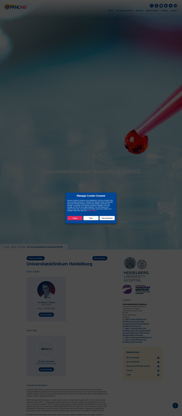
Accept (75, 218)
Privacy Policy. (92, 210)
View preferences (107, 218)
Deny (91, 218)
